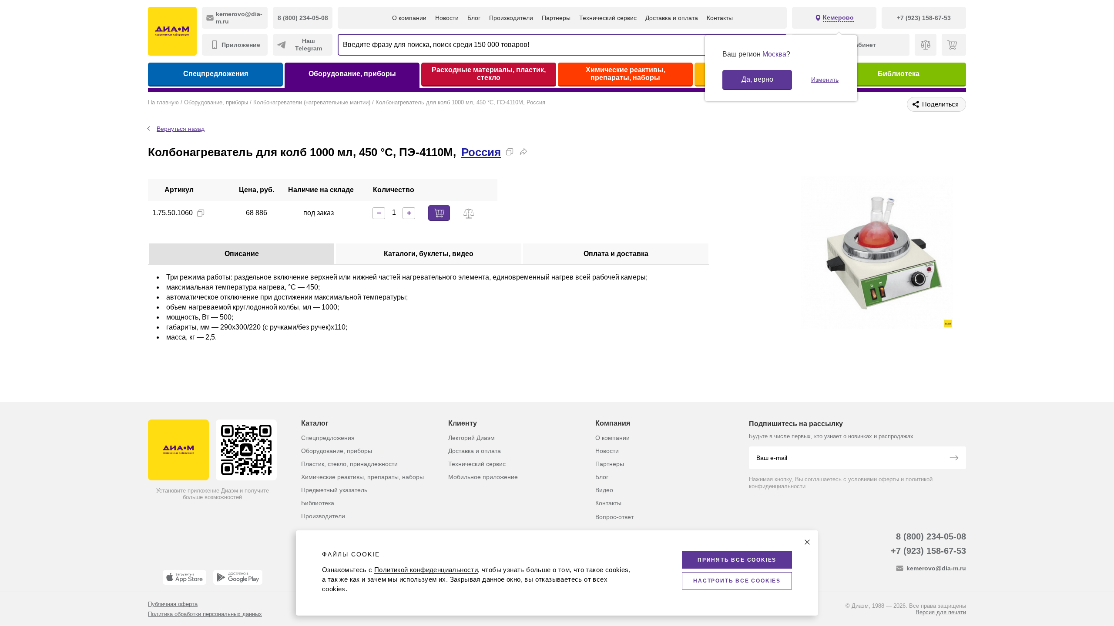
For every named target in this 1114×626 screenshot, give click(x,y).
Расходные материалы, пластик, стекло (489, 73)
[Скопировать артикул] (200, 213)
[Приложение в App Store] (184, 577)
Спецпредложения (215, 73)
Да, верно (757, 79)
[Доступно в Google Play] (237, 577)
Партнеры (556, 17)
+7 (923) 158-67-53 (928, 551)
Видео (604, 489)
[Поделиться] (523, 151)
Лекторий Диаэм (471, 437)
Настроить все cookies (737, 581)
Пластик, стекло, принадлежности (349, 463)
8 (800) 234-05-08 (931, 536)
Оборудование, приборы (352, 73)
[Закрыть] (807, 542)
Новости (447, 17)
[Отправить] (954, 459)
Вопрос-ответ (614, 516)
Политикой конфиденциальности (426, 569)
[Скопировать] (509, 151)
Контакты (720, 17)
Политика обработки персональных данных (205, 614)
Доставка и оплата (671, 17)
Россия (481, 152)
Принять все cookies (737, 560)
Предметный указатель (334, 489)
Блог (473, 17)
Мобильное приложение (483, 476)
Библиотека (898, 73)
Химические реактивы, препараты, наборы (625, 73)
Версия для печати (941, 612)
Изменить (825, 79)
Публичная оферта (173, 604)
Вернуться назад (181, 128)
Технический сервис (608, 17)
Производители (511, 17)
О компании (409, 17)
